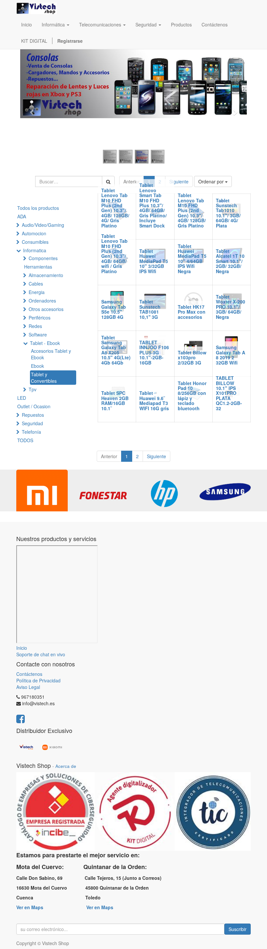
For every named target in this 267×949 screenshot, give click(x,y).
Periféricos (39, 317)
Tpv (32, 389)
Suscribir (237, 929)
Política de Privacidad (38, 680)
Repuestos (33, 415)
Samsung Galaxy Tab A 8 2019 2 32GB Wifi (230, 355)
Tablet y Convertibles (44, 377)
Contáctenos (29, 674)
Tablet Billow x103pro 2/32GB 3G (192, 357)
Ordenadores (42, 300)
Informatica (34, 250)
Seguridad (32, 423)
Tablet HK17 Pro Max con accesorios (191, 311)
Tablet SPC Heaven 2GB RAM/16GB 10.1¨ (115, 400)
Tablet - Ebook (45, 343)
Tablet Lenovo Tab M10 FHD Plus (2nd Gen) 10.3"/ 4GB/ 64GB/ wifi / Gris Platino (114, 253)
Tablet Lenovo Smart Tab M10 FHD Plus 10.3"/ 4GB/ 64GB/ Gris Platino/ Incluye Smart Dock (153, 205)
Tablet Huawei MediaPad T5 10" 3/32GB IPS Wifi (153, 261)
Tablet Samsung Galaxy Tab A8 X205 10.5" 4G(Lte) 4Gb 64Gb (116, 350)
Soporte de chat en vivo (40, 654)
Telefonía (31, 431)
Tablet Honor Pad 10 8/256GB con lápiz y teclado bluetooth (192, 396)
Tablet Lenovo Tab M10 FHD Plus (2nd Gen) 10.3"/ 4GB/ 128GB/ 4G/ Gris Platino (115, 208)
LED (21, 398)
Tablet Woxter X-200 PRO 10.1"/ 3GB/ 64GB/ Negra (230, 306)
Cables (36, 283)
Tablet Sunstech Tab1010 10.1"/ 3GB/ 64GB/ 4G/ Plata (228, 213)
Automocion (34, 233)
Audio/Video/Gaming (43, 225)
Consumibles (35, 242)
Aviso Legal (28, 687)
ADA (21, 216)
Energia (37, 292)
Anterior (131, 181)
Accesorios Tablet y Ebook (51, 354)
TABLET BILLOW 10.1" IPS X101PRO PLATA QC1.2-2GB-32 (229, 393)
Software (38, 334)
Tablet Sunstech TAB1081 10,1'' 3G (150, 309)
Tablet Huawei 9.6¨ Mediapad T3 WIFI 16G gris (154, 400)
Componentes (43, 258)
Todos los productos (38, 208)
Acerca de (65, 766)
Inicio (21, 648)
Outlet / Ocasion (33, 406)
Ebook (37, 366)
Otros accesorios (46, 309)
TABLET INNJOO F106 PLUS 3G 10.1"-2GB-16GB (154, 352)
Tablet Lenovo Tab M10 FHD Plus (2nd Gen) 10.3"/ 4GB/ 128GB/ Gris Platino (192, 210)
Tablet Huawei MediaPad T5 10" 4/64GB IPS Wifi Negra (192, 258)
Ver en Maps (29, 907)
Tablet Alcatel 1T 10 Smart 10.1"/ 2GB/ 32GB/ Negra (230, 261)
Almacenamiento (46, 275)
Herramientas (38, 266)
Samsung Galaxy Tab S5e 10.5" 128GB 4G (113, 309)
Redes (35, 326)
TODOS (25, 440)
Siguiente (179, 181)
